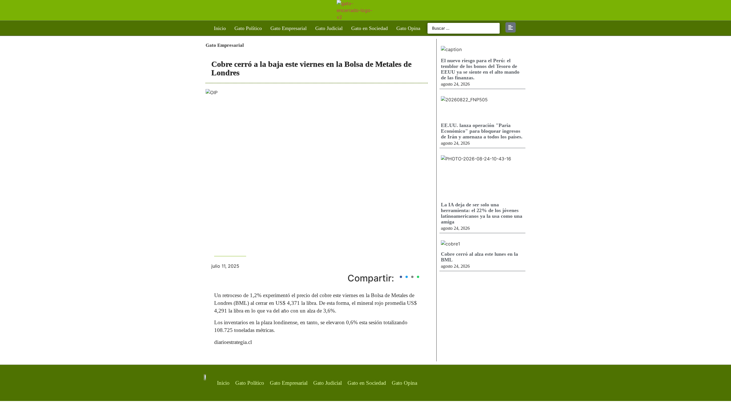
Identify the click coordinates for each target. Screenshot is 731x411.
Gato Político (248, 28)
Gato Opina (408, 28)
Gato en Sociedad (369, 28)
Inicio (220, 28)
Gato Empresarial (288, 28)
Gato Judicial (329, 28)
